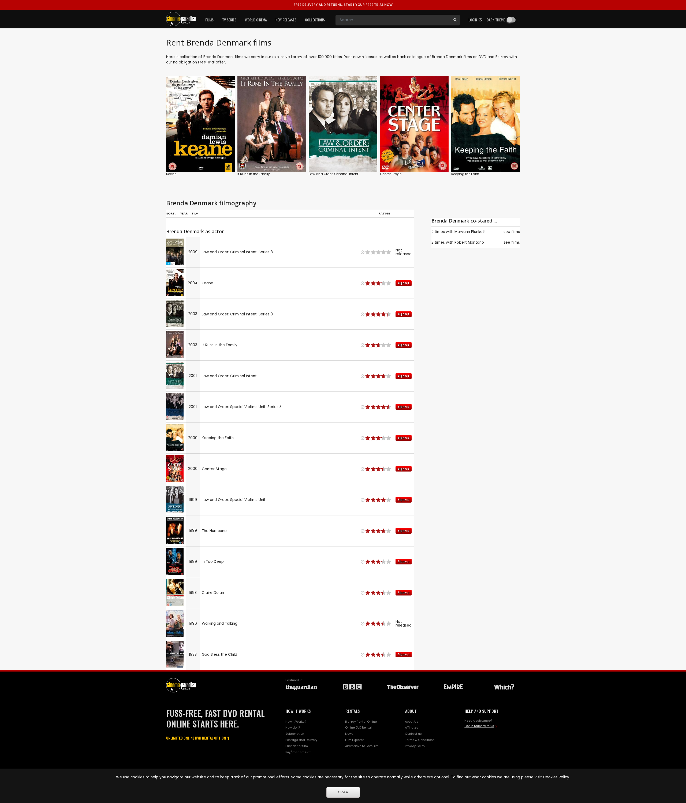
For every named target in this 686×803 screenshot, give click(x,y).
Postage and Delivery (301, 740)
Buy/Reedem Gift (298, 752)
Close (343, 792)
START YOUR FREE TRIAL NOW (343, 4)
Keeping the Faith (465, 174)
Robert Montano (469, 242)
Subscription (294, 734)
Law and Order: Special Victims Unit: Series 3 (242, 406)
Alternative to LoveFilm (362, 746)
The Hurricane (214, 530)
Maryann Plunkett (470, 231)
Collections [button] (315, 19)
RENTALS (352, 711)
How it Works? (295, 721)
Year (184, 213)
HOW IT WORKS (298, 711)
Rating (384, 213)
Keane (171, 174)
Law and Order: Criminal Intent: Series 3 (237, 314)
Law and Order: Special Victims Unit (234, 499)
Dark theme (496, 19)
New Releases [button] (285, 19)
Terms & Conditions (420, 740)
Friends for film (296, 746)
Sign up (200, 156)
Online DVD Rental (358, 727)
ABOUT (411, 711)
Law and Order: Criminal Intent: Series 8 (237, 252)
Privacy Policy (415, 746)
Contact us (413, 734)
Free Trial (206, 62)
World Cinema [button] (256, 19)
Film (195, 213)
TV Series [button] (229, 19)
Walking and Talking (219, 623)
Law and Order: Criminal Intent (333, 174)
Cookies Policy (556, 777)
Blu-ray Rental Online (361, 721)
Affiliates (411, 727)
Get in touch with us (479, 726)
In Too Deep (213, 561)
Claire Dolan (213, 592)
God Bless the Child (219, 654)
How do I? (292, 727)
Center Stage (390, 174)
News (349, 734)
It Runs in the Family (253, 174)
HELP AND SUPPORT (481, 711)
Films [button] (209, 19)
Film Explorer (354, 740)
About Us (411, 721)
